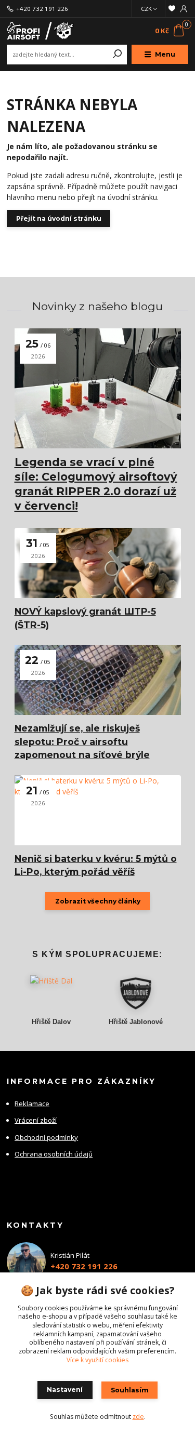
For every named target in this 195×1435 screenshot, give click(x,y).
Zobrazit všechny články (97, 901)
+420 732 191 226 (42, 9)
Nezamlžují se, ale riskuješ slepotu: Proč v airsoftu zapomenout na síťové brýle (82, 741)
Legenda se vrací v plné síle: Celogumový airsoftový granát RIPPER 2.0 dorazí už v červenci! (96, 484)
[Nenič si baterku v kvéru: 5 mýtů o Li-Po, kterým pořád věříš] (98, 810)
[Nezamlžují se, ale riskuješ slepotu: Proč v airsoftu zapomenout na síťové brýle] (98, 680)
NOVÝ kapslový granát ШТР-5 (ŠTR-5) (85, 618)
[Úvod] (41, 31)
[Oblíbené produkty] (171, 8)
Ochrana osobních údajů (54, 1154)
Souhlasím (130, 1390)
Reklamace (32, 1103)
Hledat (117, 54)
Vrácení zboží (36, 1120)
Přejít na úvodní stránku (58, 218)
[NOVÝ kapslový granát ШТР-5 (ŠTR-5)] (98, 563)
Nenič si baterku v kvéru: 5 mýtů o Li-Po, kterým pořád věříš (96, 865)
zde (138, 1416)
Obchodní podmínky (46, 1137)
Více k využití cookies (97, 1360)
